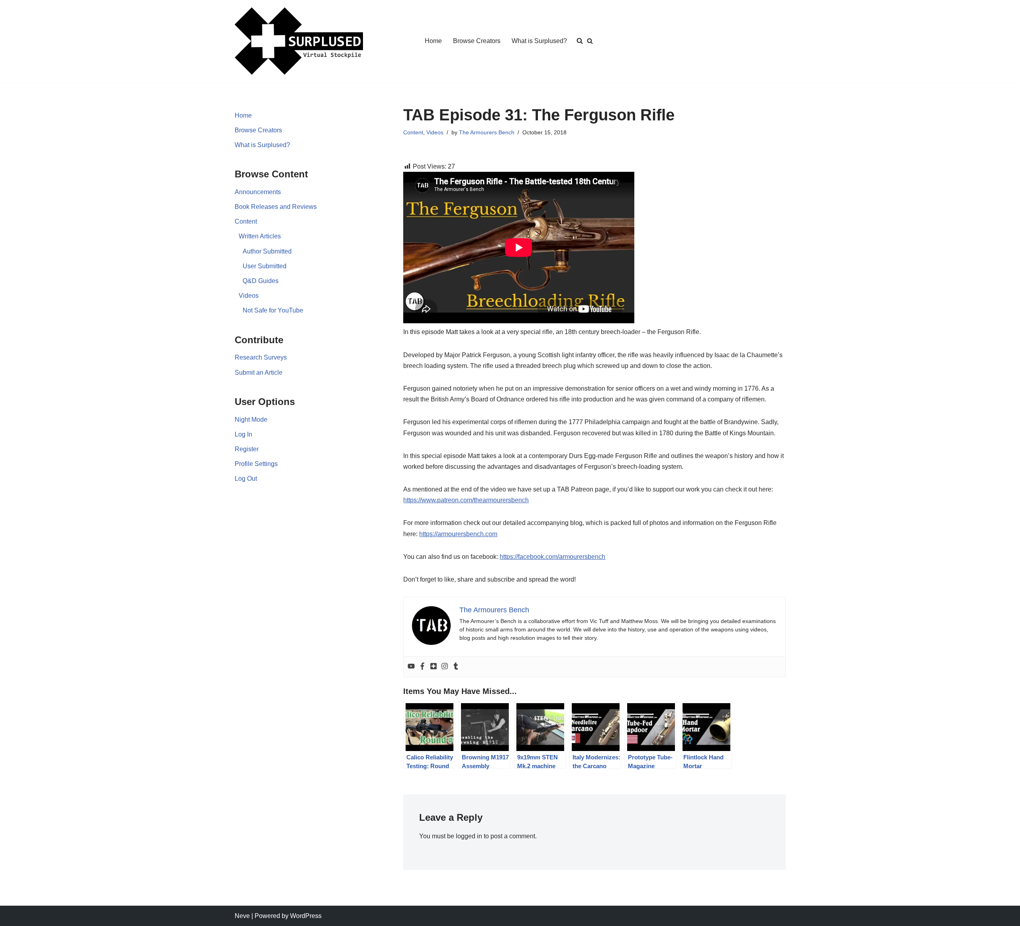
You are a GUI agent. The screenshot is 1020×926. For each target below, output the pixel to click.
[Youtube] (411, 667)
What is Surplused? (539, 40)
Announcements (258, 192)
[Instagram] (444, 667)
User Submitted (264, 266)
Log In (243, 434)
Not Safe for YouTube (273, 310)
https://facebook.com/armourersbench (552, 556)
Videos (249, 295)
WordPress (306, 915)
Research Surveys (261, 357)
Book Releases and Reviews (276, 206)
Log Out (246, 478)
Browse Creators (476, 40)
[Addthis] (433, 667)
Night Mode (251, 419)
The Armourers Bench (486, 132)
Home (433, 40)
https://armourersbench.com (458, 534)
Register (247, 449)
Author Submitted (267, 251)
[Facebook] (422, 667)
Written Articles (260, 236)
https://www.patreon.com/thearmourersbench (466, 500)
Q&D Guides (261, 280)
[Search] (590, 41)
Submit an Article (258, 372)
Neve (242, 915)
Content (246, 221)
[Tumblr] (455, 667)
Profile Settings (256, 463)
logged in (469, 836)
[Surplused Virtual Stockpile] (299, 41)
